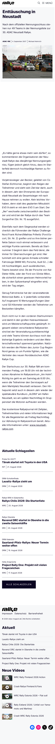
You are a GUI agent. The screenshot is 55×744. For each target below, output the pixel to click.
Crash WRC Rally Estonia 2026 (29, 715)
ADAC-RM (6, 41)
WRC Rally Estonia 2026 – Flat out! (31, 695)
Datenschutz (20, 613)
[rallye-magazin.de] (7, 3)
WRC (4, 505)
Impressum (7, 613)
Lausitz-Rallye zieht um (17, 481)
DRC (4, 528)
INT (3, 467)
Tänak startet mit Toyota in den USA (24, 462)
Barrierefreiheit (36, 613)
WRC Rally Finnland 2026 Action (29, 677)
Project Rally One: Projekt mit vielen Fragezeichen (26, 663)
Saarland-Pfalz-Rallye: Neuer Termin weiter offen (25, 658)
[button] (39, 3)
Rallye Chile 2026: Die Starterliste (23, 500)
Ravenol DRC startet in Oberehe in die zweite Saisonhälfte (25, 522)
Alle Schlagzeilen (19, 584)
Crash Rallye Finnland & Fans (28, 686)
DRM (4, 486)
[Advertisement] (27, 117)
